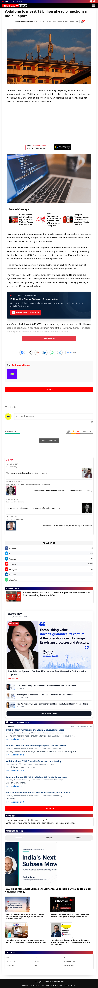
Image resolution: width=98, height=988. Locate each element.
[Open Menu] (93, 6)
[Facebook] (22, 352)
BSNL (37, 961)
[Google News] (71, 352)
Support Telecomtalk (13, 1)
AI (36, 965)
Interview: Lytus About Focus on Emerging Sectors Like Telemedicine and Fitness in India (26, 941)
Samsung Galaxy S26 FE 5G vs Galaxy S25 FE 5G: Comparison (36, 777)
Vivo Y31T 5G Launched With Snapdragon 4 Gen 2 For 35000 (36, 745)
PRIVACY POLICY (70, 985)
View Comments (49, 440)
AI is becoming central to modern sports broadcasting (26, 473)
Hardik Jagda (12, 464)
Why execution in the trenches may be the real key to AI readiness (67, 525)
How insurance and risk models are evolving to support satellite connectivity (63, 490)
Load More (49, 389)
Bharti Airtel (11, 961)
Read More (49, 338)
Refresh (11, 727)
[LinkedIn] (44, 352)
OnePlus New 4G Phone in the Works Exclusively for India (35, 730)
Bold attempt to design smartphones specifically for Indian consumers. (33, 508)
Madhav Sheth (12, 499)
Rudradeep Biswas (25, 21)
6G (8, 957)
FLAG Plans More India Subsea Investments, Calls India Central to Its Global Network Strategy (48, 890)
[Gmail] (37, 352)
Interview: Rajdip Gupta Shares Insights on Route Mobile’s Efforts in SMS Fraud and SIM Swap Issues (70, 942)
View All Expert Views (49, 713)
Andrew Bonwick (14, 481)
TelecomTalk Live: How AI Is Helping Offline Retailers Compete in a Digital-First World (70, 915)
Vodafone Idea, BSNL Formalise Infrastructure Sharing (34, 761)
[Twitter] (29, 352)
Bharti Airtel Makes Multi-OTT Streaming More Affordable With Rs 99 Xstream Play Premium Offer (56, 594)
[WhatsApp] (52, 352)
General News (69, 965)
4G (65, 957)
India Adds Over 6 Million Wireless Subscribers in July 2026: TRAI (38, 792)
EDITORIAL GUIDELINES (40, 985)
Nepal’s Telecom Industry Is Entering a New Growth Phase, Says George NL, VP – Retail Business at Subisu (25, 916)
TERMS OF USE (56, 985)
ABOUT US (25, 985)
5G (36, 957)
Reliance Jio (11, 965)
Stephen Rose (12, 517)
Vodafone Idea (69, 961)
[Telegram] (59, 352)
